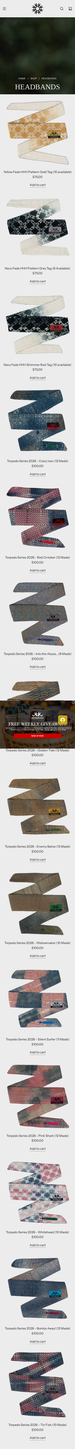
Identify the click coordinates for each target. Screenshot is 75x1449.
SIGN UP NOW (37, 736)
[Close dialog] (73, 702)
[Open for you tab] (62, 720)
